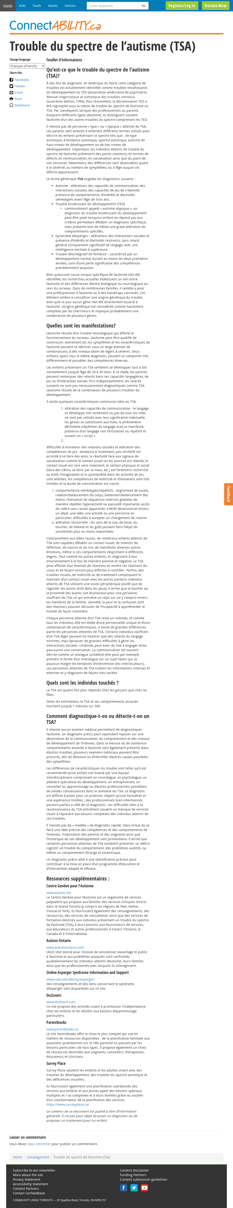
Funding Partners (133, 1175)
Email (19, 92)
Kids (22, 5)
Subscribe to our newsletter (34, 1170)
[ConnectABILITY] (116, 26)
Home (7, 5)
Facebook (22, 79)
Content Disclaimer (134, 1170)
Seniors (70, 5)
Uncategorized (38, 1157)
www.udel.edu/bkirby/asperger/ (70, 979)
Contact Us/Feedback (29, 1193)
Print (18, 99)
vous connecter (39, 1144)
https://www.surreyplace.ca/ (67, 1104)
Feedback (228, 494)
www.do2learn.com (61, 1002)
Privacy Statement (26, 1179)
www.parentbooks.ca (62, 1029)
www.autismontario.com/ (65, 947)
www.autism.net (58, 893)
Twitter (20, 86)
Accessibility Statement (30, 1184)
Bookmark (22, 105)
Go (144, 5)
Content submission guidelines (143, 1179)
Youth (37, 5)
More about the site (28, 1175)
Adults (53, 5)
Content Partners (26, 1188)
